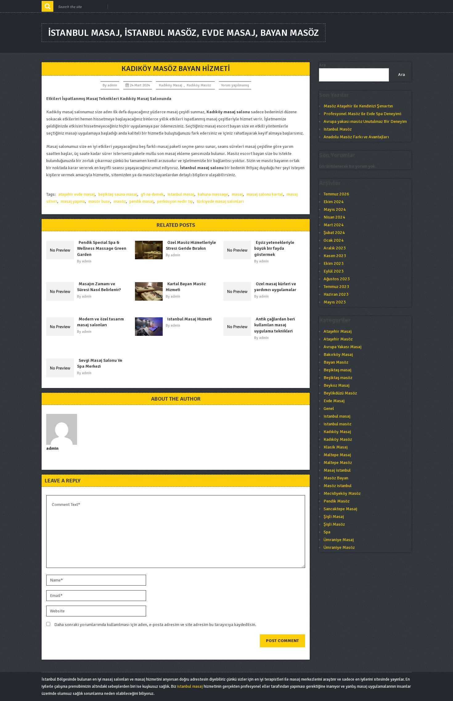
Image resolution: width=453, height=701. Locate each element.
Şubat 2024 (334, 232)
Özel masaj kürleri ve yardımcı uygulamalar (275, 287)
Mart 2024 (334, 224)
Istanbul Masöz (338, 129)
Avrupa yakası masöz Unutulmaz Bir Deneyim (365, 121)
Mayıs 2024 (335, 209)
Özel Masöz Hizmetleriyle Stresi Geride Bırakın (191, 245)
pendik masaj (141, 201)
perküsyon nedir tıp (175, 201)
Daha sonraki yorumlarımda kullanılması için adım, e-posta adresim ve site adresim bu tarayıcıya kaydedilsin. (155, 624)
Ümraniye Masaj (339, 539)
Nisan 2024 (334, 217)
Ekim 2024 (334, 201)
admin (112, 85)
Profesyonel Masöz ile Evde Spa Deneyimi (362, 113)
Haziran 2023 (336, 294)
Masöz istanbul (338, 485)
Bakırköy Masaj (338, 354)
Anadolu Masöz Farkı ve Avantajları (356, 137)
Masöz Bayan (336, 478)
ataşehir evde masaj (76, 194)
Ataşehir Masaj (338, 331)
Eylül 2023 (334, 271)
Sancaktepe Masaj (340, 508)
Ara (322, 65)
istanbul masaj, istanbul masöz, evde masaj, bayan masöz (183, 33)
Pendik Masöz (336, 501)
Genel (329, 408)
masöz (120, 201)
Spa (327, 532)
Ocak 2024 (334, 240)
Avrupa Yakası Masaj (342, 346)
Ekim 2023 (334, 263)
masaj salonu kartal (265, 194)
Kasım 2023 (335, 255)
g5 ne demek (152, 194)
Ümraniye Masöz (339, 547)
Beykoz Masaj (336, 385)
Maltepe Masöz (338, 462)
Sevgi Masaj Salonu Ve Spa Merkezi (99, 363)
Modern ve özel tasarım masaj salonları (100, 322)
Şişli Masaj (334, 516)
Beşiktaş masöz (338, 377)
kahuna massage (213, 194)
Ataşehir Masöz (338, 339)
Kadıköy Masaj (170, 85)
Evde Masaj (334, 400)
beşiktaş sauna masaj (117, 194)
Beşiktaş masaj (337, 370)
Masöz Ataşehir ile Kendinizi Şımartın (358, 106)
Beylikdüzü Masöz (340, 393)
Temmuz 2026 (336, 194)
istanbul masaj (180, 194)
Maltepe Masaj (337, 454)
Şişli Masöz (334, 524)
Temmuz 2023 (336, 286)
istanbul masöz (337, 424)
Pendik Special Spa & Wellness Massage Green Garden (101, 248)
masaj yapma (73, 201)
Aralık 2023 (335, 248)
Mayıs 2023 (335, 302)
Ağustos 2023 (337, 279)
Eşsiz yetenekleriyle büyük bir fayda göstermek (274, 248)
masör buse (99, 201)
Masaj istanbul (337, 470)
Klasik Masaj (336, 447)
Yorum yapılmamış (235, 85)
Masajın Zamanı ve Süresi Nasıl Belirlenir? (99, 287)
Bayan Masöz (336, 362)
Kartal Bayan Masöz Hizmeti (186, 287)
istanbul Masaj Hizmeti (189, 319)
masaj (237, 194)
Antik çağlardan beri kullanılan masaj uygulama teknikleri (274, 325)
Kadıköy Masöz (199, 85)
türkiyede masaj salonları (220, 201)
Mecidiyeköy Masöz (342, 493)
